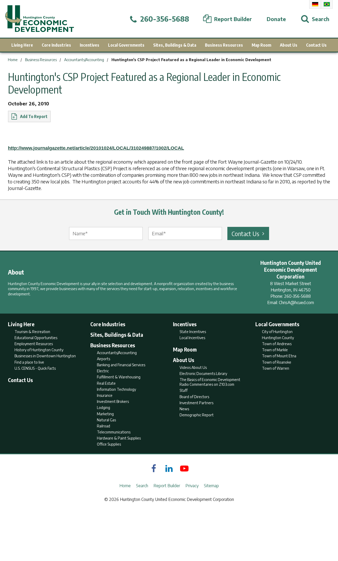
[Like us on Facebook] (153, 468)
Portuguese (326, 4)
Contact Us (245, 233)
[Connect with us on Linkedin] (169, 468)
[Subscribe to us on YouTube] (184, 468)
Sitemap (211, 485)
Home (125, 485)
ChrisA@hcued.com (296, 302)
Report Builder (166, 485)
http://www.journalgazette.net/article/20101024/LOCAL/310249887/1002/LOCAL (96, 148)
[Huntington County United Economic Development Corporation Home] (39, 18)
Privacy (192, 485)
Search (142, 485)
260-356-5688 (297, 296)
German (315, 4)
